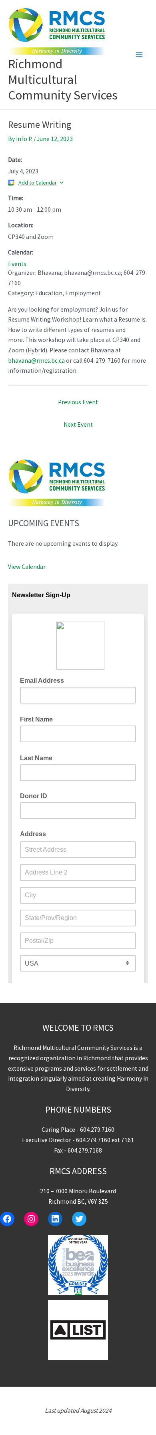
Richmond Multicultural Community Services (63, 79)
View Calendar (27, 566)
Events (17, 264)
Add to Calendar (37, 182)
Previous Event (78, 402)
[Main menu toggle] (139, 54)
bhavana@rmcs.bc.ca (36, 360)
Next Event (78, 424)
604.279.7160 (97, 1129)
